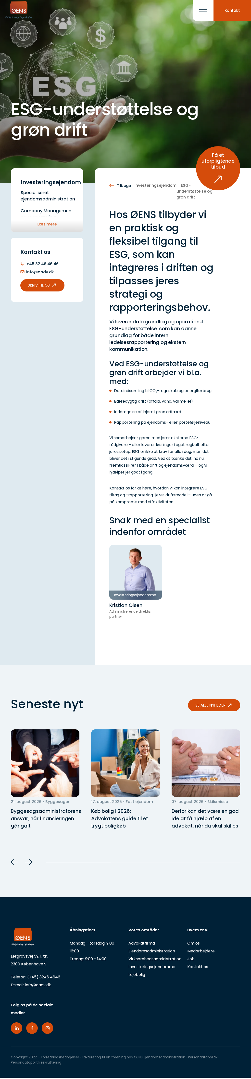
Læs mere (47, 224)
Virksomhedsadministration (154, 959)
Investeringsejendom (155, 185)
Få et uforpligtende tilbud (218, 161)
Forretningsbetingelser (60, 1057)
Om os (193, 943)
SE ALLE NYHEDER (210, 705)
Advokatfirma (141, 943)
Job (191, 959)
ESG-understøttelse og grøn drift (194, 191)
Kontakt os (197, 967)
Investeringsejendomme (151, 967)
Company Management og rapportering (47, 214)
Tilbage (124, 185)
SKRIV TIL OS (39, 285)
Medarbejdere (201, 951)
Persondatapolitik (203, 1057)
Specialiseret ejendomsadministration (48, 195)
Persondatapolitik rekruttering (36, 1062)
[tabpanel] (45, 779)
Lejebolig (136, 974)
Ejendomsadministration (151, 951)
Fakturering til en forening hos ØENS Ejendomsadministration (133, 1057)
